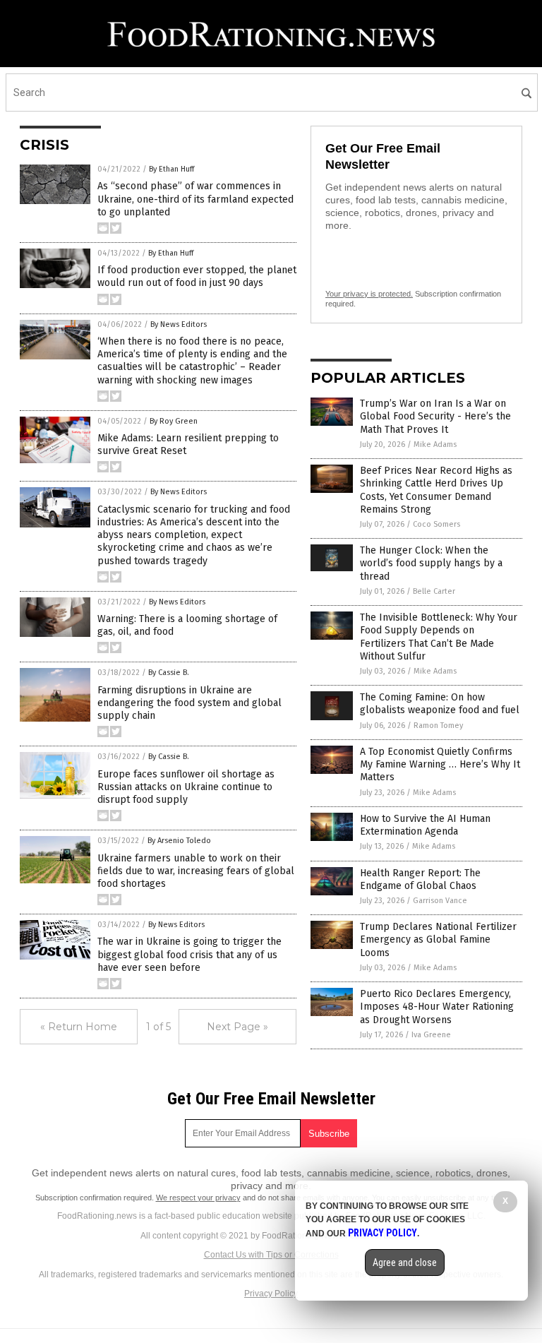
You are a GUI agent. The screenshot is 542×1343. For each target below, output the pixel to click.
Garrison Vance (440, 900)
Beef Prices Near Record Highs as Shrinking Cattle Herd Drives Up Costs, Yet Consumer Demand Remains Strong (436, 490)
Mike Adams (435, 444)
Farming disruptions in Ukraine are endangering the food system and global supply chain (189, 703)
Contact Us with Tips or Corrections (271, 1255)
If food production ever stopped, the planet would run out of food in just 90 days (196, 276)
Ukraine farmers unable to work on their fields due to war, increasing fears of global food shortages (195, 871)
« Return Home (78, 1026)
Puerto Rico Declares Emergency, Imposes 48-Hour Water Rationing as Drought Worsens (437, 1006)
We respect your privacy (198, 1197)
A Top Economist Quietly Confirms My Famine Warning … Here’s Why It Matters (440, 764)
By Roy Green (174, 421)
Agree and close (405, 1262)
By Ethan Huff (171, 169)
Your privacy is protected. (369, 294)
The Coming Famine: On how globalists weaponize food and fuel (439, 703)
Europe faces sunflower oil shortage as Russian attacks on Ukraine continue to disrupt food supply (186, 787)
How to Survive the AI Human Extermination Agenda (425, 825)
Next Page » (237, 1026)
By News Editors (178, 324)
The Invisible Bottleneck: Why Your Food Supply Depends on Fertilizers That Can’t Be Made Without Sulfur (438, 636)
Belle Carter (434, 591)
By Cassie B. (168, 672)
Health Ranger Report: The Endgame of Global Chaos (420, 879)
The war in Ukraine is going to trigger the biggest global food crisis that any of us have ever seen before (189, 954)
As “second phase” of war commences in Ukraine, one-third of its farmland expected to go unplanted (195, 198)
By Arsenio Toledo (179, 840)
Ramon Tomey (438, 725)
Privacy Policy (271, 1294)
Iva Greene (431, 1034)
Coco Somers (436, 524)
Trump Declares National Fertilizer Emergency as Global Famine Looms (438, 939)
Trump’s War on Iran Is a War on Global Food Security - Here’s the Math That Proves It (435, 416)
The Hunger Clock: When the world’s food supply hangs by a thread (431, 563)
